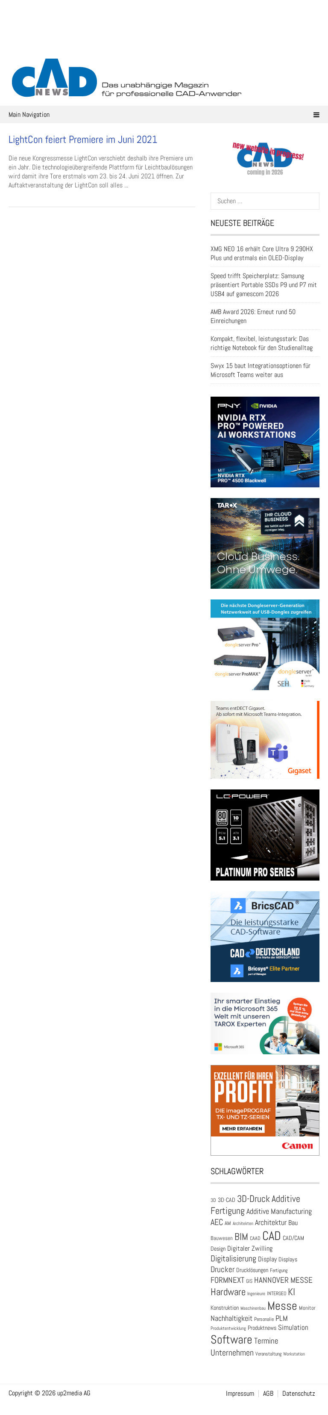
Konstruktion (225, 1307)
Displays (287, 1259)
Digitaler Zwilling (249, 1248)
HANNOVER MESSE (283, 1280)
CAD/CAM (293, 1238)
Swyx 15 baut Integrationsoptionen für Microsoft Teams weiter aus (260, 370)
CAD (271, 1236)
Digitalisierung (233, 1258)
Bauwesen (222, 1238)
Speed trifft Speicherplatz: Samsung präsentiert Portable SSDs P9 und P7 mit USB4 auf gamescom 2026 (264, 284)
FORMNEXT (227, 1280)
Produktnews (262, 1328)
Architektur (271, 1222)
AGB (268, 1393)
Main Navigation (29, 114)
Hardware (228, 1291)
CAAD (255, 1238)
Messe (282, 1305)
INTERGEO (276, 1293)
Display (267, 1259)
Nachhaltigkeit (231, 1318)
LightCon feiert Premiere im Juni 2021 (83, 139)
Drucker (222, 1269)
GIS (249, 1281)
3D (213, 1200)
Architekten (243, 1223)
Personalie (264, 1319)
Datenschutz (298, 1393)
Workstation (294, 1354)
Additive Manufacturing (279, 1211)
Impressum (240, 1393)
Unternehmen (232, 1352)
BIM (241, 1236)
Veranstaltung (268, 1354)
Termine (266, 1341)
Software (231, 1339)
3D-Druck (253, 1199)
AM (228, 1223)
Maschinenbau (253, 1308)
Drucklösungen (252, 1270)
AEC (217, 1222)
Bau (293, 1223)
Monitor (307, 1307)
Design (218, 1248)
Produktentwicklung (228, 1328)
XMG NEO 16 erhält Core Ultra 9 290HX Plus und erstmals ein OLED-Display (262, 253)
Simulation (293, 1327)
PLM (281, 1318)
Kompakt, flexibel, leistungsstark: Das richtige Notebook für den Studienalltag (262, 343)
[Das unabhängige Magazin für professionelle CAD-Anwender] (164, 42)
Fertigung (278, 1270)
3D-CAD (226, 1200)
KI (291, 1292)
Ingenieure (256, 1293)
